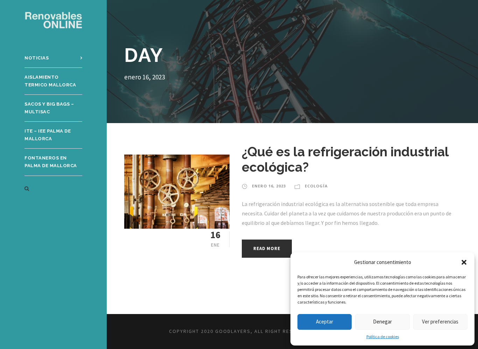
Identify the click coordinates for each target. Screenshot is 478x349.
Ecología (316, 185)
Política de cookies (382, 336)
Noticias (36, 57)
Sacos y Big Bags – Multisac (49, 107)
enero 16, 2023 (269, 185)
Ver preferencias (440, 321)
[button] (464, 262)
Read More (266, 248)
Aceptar (324, 321)
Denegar (382, 321)
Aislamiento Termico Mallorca (50, 80)
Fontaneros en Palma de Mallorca (50, 161)
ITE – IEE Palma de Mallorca (47, 134)
